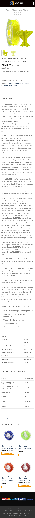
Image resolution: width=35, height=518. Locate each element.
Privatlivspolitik (22, 509)
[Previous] (4, 33)
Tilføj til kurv (7, 453)
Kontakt (29, 510)
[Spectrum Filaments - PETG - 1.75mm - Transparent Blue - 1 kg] (9, 435)
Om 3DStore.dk (12, 509)
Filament (10, 83)
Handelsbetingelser (9, 510)
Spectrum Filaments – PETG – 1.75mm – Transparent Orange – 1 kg (8, 479)
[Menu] (2, 3)
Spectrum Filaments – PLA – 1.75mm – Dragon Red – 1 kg (25, 478)
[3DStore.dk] (17, 3)
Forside (8, 10)
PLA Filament (17, 83)
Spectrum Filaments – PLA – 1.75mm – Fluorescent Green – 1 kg (25, 447)
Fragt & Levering (21, 510)
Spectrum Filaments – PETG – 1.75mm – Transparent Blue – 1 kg (8, 446)
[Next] (30, 33)
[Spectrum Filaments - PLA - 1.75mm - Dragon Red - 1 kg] (26, 467)
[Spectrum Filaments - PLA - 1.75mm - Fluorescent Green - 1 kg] (26, 435)
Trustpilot (4, 419)
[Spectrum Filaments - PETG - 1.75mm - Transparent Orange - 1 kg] (9, 467)
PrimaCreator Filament (21, 10)
